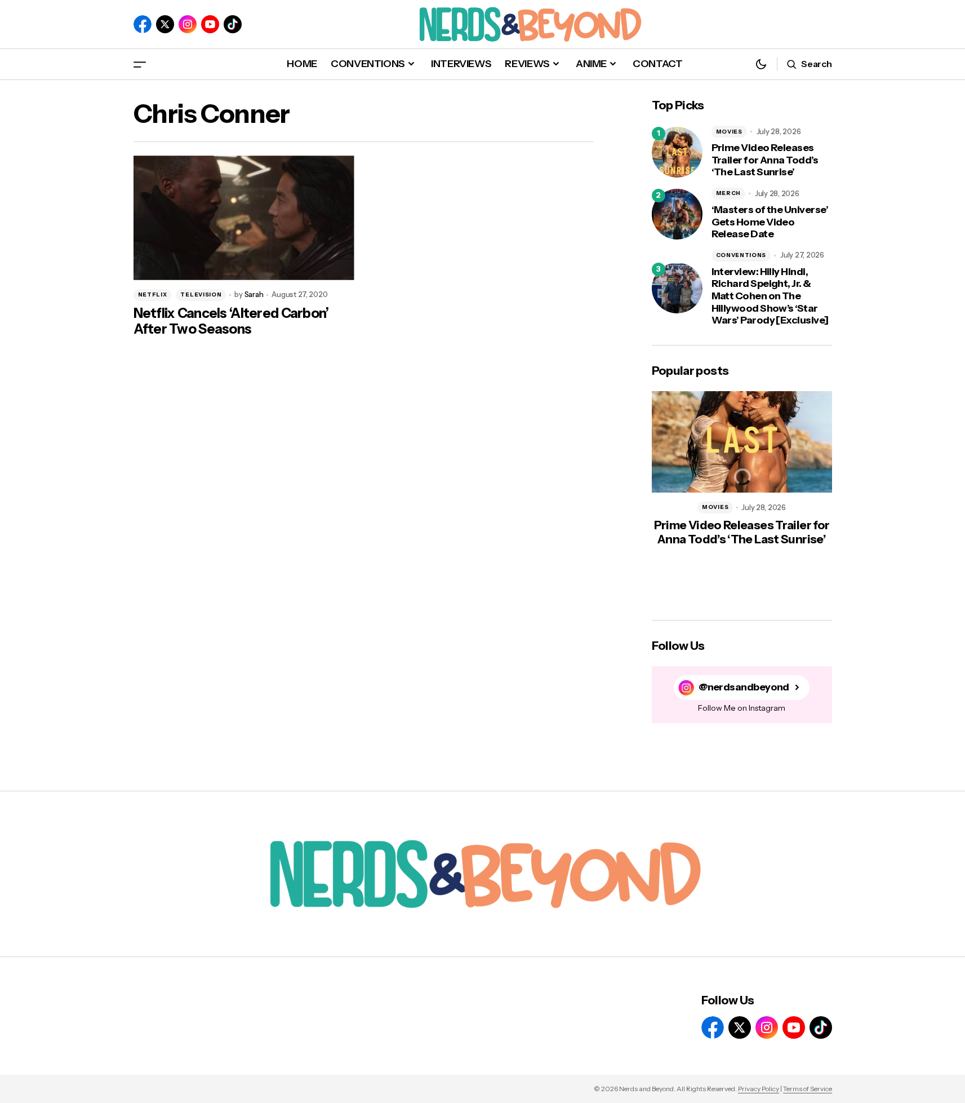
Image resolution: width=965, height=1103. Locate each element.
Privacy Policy (758, 1088)
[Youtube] (210, 24)
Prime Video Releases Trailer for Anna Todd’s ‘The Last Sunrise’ (765, 160)
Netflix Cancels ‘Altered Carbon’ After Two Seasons (231, 321)
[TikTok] (232, 24)
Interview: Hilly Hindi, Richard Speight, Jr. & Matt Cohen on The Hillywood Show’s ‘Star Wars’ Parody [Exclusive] (770, 296)
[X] (165, 24)
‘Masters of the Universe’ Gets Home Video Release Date (770, 222)
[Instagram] (187, 24)
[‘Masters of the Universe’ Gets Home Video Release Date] (677, 214)
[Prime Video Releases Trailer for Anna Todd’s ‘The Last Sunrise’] (677, 152)
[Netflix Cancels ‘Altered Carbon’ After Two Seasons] (244, 218)
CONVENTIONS (741, 255)
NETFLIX (152, 294)
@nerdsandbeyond (744, 687)
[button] (139, 63)
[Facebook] (142, 24)
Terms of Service (807, 1088)
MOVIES (729, 131)
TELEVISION (200, 294)
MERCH (728, 193)
